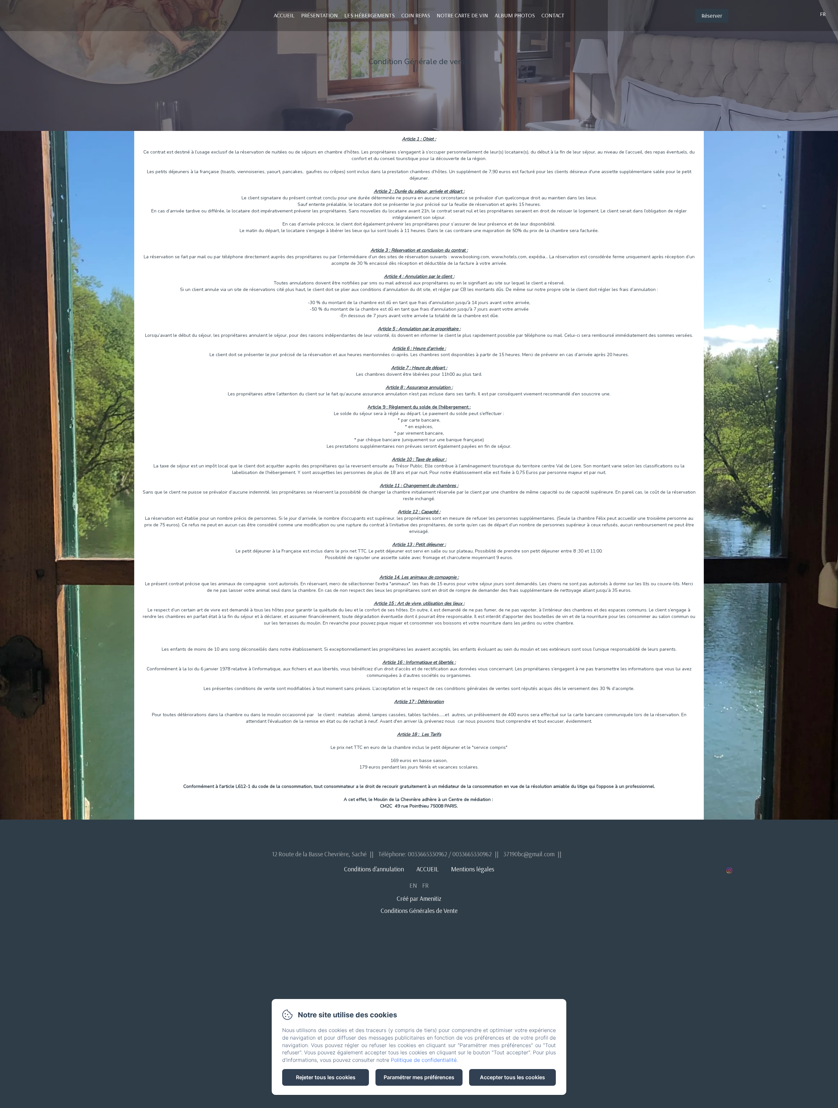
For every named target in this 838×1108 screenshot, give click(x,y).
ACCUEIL (427, 869)
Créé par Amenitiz (419, 898)
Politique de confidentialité (424, 1060)
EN (413, 885)
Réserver (711, 15)
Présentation (319, 15)
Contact (552, 15)
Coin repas (415, 15)
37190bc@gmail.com (529, 854)
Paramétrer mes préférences (419, 1077)
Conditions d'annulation (374, 869)
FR (425, 885)
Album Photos (515, 15)
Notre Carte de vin (462, 15)
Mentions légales (472, 869)
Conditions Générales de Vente (419, 911)
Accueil (284, 15)
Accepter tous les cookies (512, 1077)
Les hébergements (369, 15)
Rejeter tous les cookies (325, 1077)
